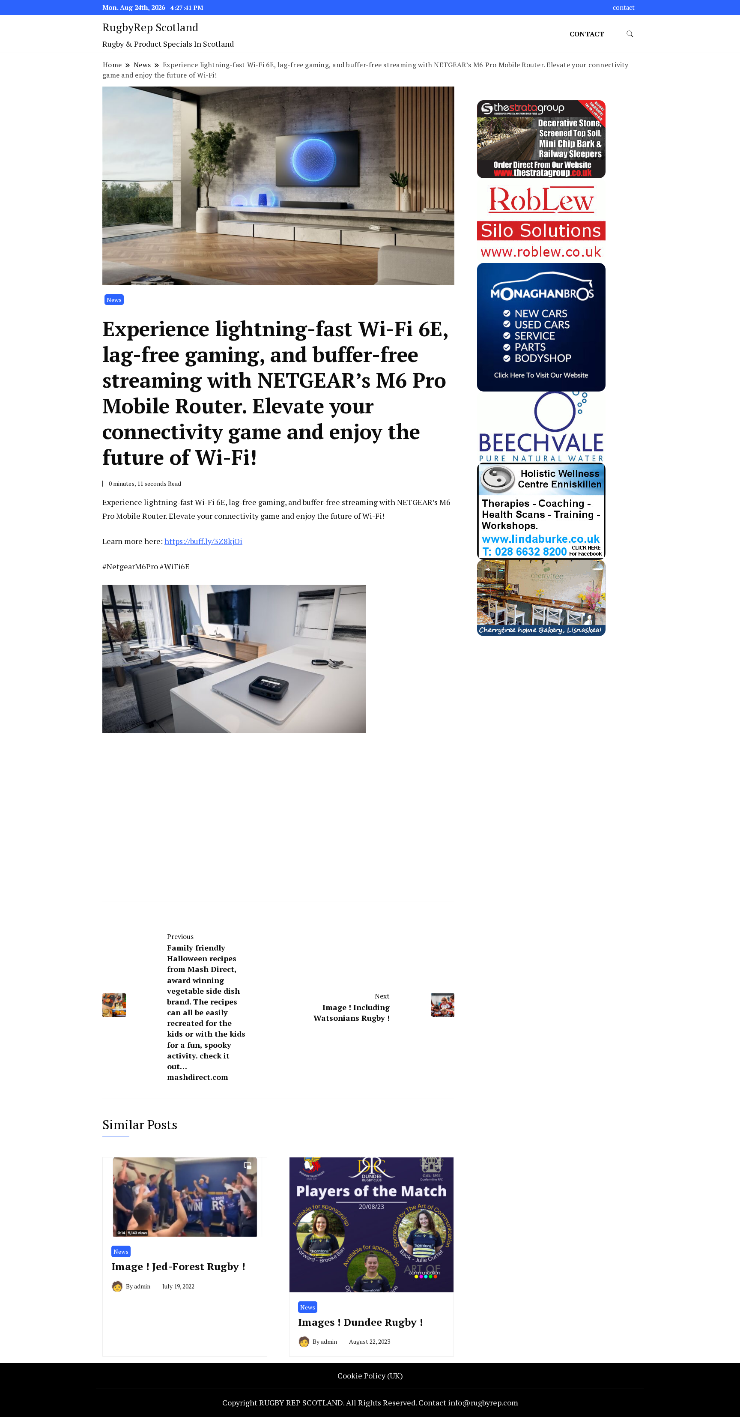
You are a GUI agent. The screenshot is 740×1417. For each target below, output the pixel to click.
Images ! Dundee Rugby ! (360, 1322)
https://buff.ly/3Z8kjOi (203, 541)
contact (624, 7)
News (114, 300)
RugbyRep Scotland (150, 27)
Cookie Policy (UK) (370, 1375)
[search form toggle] (630, 34)
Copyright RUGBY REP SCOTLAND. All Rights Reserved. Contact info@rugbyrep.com (370, 1402)
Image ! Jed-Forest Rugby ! (178, 1266)
